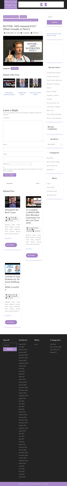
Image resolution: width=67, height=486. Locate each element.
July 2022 (21, 401)
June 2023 (22, 371)
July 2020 (21, 466)
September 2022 (23, 395)
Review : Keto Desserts (54, 118)
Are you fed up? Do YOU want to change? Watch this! (54, 106)
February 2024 (23, 349)
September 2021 (23, 428)
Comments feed (52, 191)
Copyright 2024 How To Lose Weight (39, 483)
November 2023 (23, 357)
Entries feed (51, 187)
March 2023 (22, 379)
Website (5, 164)
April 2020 (21, 474)
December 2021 (23, 420)
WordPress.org (51, 195)
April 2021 (21, 441)
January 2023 (22, 385)
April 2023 (21, 376)
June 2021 (22, 436)
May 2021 (21, 439)
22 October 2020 (33, 228)
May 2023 (21, 374)
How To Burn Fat (52, 165)
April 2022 (21, 409)
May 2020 (21, 471)
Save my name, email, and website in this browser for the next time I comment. (23, 170)
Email (5, 154)
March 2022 (22, 412)
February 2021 (23, 447)
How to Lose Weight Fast (11, 16)
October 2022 (22, 393)
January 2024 (22, 352)
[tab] (41, 4)
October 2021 (22, 425)
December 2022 (23, 387)
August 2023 (22, 366)
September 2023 (23, 363)
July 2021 (21, 433)
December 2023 (23, 355)
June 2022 (22, 403)
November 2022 (23, 390)
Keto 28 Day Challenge (54, 114)
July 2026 (21, 347)
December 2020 (23, 452)
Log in (49, 183)
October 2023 (22, 360)
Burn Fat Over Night (53, 162)
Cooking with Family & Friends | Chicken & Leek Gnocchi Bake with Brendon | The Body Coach (54, 80)
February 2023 (23, 382)
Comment (6, 117)
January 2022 (22, 417)
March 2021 (22, 444)
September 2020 (23, 460)
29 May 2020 (9, 33)
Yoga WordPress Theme (24, 483)
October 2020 (22, 458)
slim (18, 33)
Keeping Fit (50, 169)
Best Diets (23, 16)
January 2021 (22, 450)
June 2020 (22, 468)
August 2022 (22, 398)
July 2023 (21, 368)
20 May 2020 (11, 294)
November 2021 (23, 422)
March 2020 (22, 477)
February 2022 (23, 414)
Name (5, 144)
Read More (8, 238)
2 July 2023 (11, 217)
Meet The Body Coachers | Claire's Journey (53, 95)
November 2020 (23, 455)
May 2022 (21, 406)
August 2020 (22, 463)
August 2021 (22, 431)
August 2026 (22, 344)
